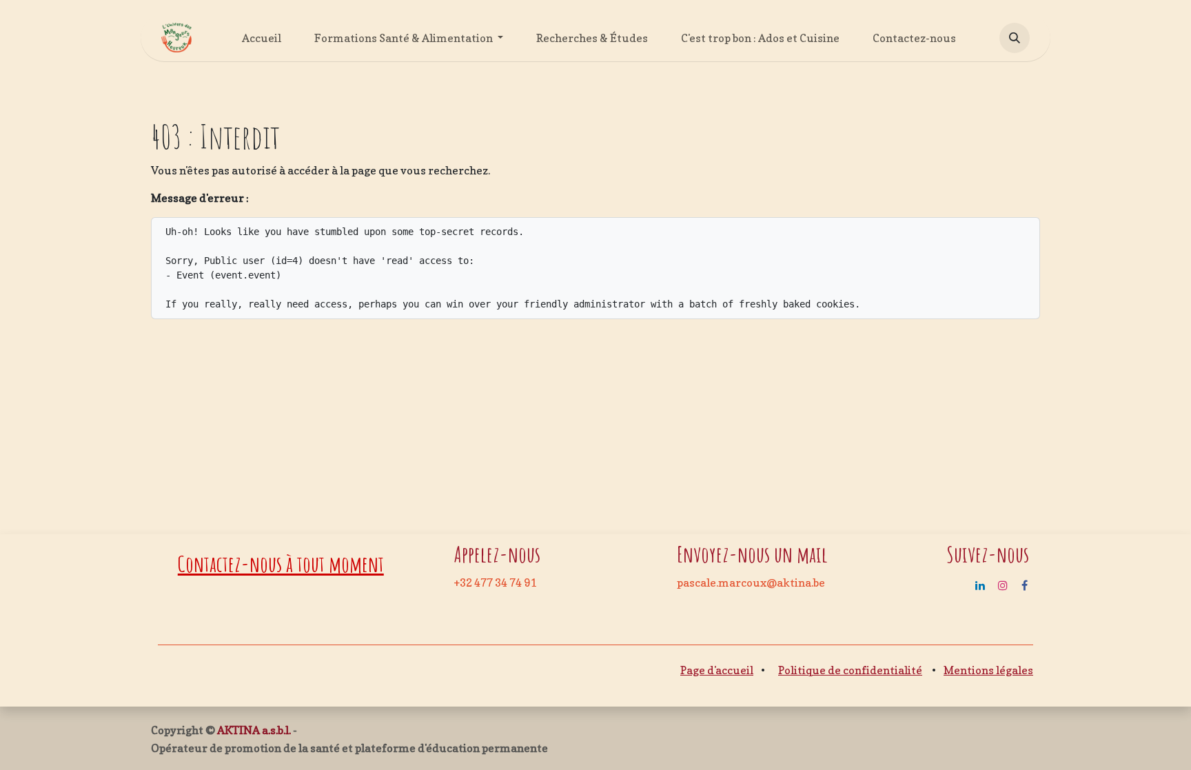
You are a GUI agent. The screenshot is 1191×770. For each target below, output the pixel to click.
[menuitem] (261, 38)
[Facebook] (1024, 585)
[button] (1014, 38)
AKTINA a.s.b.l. (254, 730)
